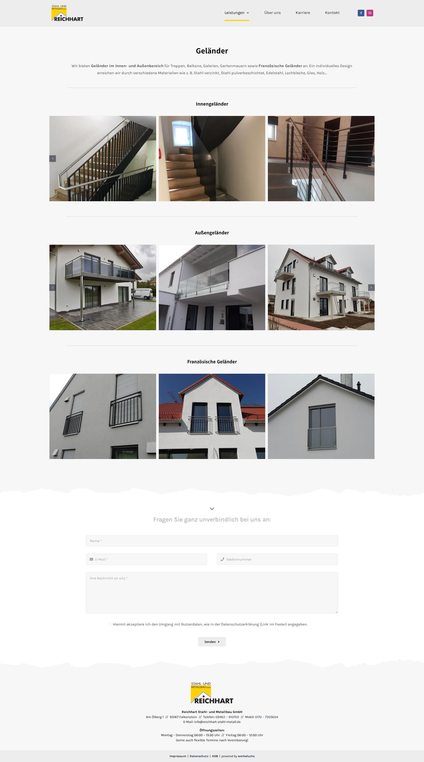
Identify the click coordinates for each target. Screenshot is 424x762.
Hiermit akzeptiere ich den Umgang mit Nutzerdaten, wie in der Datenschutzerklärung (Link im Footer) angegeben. (210, 624)
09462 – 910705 (227, 717)
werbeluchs (246, 756)
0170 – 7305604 (266, 717)
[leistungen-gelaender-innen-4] (102, 158)
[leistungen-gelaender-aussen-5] (212, 287)
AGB (215, 756)
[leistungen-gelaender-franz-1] (102, 416)
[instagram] (370, 13)
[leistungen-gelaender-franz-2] (212, 416)
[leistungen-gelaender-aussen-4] (102, 287)
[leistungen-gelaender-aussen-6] (321, 287)
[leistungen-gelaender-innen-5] (212, 158)
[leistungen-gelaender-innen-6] (321, 158)
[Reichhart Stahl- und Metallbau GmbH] (67, 6)
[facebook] (361, 13)
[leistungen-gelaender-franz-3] (321, 416)
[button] (52, 158)
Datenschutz (199, 756)
